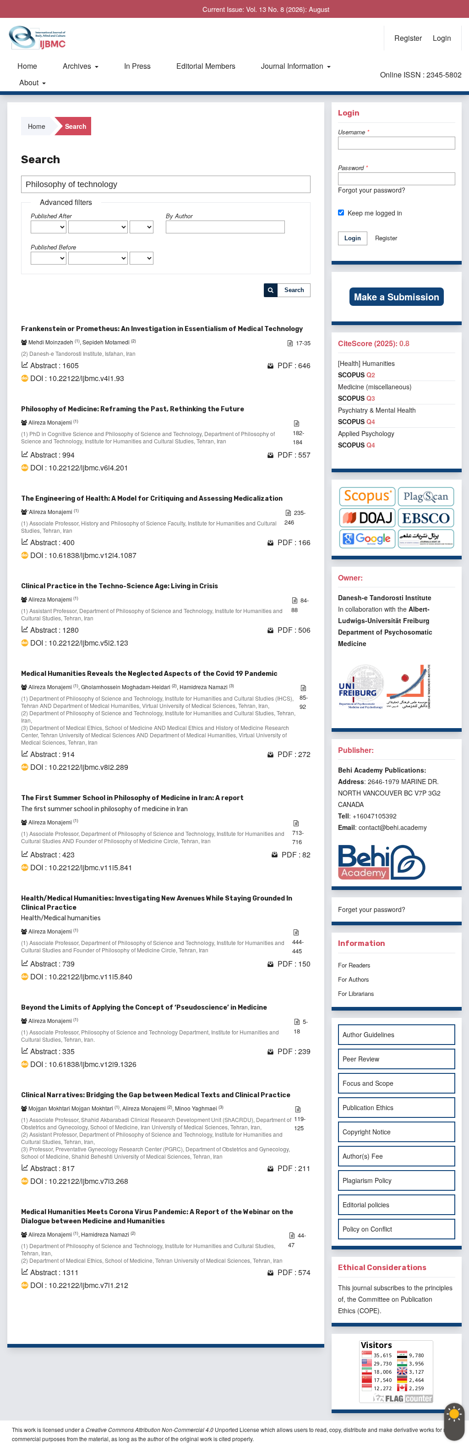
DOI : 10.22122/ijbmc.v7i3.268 (79, 1181)
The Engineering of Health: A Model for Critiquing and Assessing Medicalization (152, 499)
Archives (78, 66)
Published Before (53, 247)
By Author (179, 215)
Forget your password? (371, 909)
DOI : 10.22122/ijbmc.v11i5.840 (81, 976)
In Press (137, 66)
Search (294, 290)
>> (302, 1325)
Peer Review (361, 1058)
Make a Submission (396, 296)
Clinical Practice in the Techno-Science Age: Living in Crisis (119, 586)
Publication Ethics (368, 1107)
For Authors (353, 979)
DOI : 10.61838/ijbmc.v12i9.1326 (83, 1064)
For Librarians (356, 993)
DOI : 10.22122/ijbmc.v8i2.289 (79, 767)
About (29, 82)
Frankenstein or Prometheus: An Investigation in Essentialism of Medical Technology (162, 329)
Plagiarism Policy (367, 1180)
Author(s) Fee (363, 1156)
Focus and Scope (368, 1083)
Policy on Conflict (367, 1228)
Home (27, 66)
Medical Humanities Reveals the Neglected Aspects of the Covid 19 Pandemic (149, 674)
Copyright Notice (367, 1131)
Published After (51, 215)
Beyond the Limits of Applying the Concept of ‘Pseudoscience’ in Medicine (144, 1007)
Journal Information (293, 66)
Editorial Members (205, 66)
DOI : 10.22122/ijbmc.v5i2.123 (79, 642)
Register (408, 38)
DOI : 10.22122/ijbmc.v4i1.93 (77, 378)
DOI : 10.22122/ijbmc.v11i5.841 (81, 867)
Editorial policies (366, 1204)
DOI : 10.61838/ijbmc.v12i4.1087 (83, 555)
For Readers (354, 965)
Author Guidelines (368, 1034)
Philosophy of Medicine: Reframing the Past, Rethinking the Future (132, 409)
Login (442, 38)
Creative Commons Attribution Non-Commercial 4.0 (149, 1429)
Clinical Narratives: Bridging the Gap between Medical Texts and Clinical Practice (155, 1095)
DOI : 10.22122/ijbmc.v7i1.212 (79, 1285)
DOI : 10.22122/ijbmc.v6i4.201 (79, 467)
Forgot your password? (371, 189)
